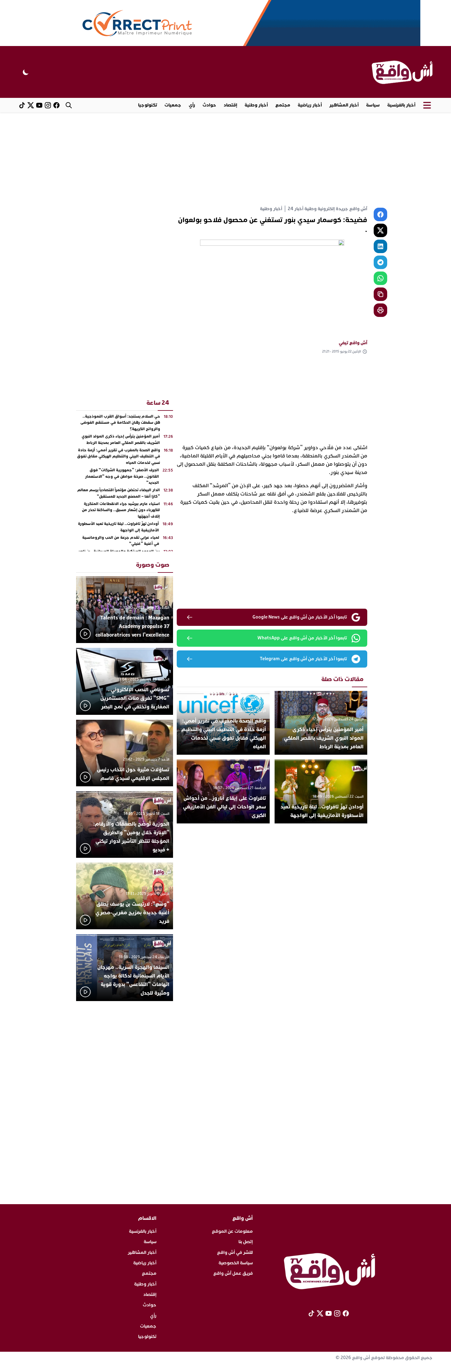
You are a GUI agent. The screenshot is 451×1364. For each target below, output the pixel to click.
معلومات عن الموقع (232, 1231)
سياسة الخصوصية (235, 1263)
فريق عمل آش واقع (233, 1273)
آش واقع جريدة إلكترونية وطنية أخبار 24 (327, 209)
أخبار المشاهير (344, 105)
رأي (192, 105)
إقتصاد (230, 105)
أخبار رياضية (310, 105)
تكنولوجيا (147, 105)
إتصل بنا (245, 1242)
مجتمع (282, 105)
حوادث (209, 105)
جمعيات (172, 105)
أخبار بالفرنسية (401, 105)
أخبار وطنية (256, 105)
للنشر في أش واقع (235, 1252)
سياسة (373, 105)
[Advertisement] (225, 159)
